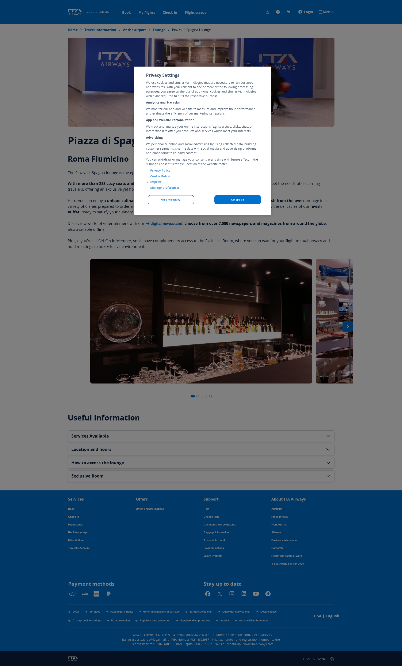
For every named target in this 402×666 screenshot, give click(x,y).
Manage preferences (165, 188)
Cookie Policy (160, 176)
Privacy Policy (160, 170)
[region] (202, 141)
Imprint (155, 182)
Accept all (237, 199)
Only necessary (170, 199)
